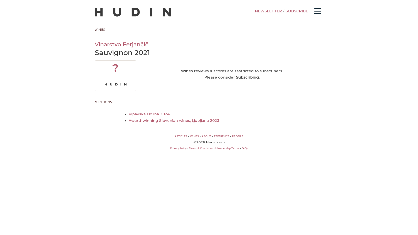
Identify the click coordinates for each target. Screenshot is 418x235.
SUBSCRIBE (297, 11)
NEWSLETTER (268, 11)
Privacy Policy (178, 148)
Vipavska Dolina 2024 (149, 114)
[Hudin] (133, 15)
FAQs (245, 148)
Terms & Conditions (201, 148)
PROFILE (237, 136)
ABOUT (206, 136)
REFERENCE (221, 136)
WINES (194, 136)
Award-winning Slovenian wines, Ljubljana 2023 (174, 120)
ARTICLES (181, 136)
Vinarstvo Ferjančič (121, 44)
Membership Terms (227, 148)
